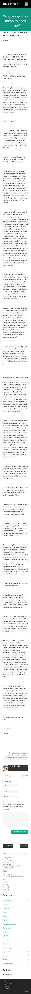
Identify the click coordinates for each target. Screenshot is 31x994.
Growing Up (18, 755)
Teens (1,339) (7, 860)
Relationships (7, 948)
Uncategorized (8, 964)
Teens (26, 757)
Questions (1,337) (9, 862)
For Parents (7, 986)
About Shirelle (7, 900)
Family (5, 920)
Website (5, 796)
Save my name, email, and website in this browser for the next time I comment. (14, 806)
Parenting (13, 757)
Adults (13, 753)
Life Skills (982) (8, 868)
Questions (20, 757)
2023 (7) (5, 884)
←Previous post (7, 845)
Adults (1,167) (7, 864)
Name (5, 786)
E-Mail (5, 791)
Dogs (4, 916)
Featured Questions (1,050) (12, 866)
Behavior (19, 753)
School (5, 956)
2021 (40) (6, 888)
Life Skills (6, 936)
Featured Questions (9, 924)
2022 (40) (6, 886)
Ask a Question (8, 985)
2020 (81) (6, 890)
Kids (23, 755)
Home (5, 981)
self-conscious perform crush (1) (13, 876)
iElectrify (26, 991)
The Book (6, 988)
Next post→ (24, 845)
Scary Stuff (6, 952)
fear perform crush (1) (10, 874)
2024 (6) (5, 882)
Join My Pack (8, 983)
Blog (4, 912)
